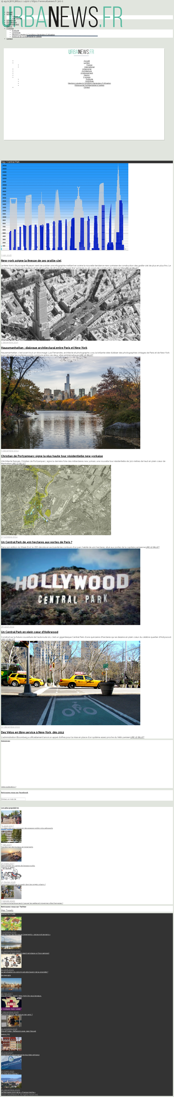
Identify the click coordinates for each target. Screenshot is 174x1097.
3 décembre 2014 (10, 451)
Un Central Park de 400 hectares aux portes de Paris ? (36, 542)
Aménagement (13, 24)
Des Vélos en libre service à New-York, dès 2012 (32, 732)
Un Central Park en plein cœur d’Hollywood (29, 632)
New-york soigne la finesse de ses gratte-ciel (31, 260)
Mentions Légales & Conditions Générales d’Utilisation (33, 35)
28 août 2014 (7, 627)
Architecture (12, 22)
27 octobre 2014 (9, 537)
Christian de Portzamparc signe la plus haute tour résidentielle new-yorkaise (52, 456)
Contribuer (16, 33)
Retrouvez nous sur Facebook (14, 793)
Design (9, 26)
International (17, 18)
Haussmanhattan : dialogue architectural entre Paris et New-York (44, 347)
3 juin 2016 (6, 255)
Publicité (15, 30)
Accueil (10, 12)
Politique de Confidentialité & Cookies (27, 37)
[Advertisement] (84, 121)
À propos (10, 28)
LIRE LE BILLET (132, 268)
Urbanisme (11, 20)
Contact (10, 39)
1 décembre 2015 (9, 342)
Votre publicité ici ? (8, 787)
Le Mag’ (10, 14)
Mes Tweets (7, 910)
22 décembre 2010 (10, 727)
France (15, 16)
